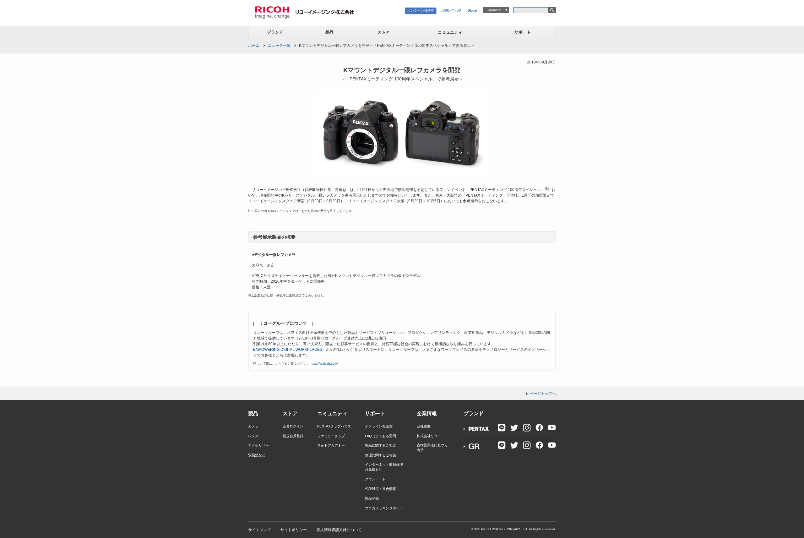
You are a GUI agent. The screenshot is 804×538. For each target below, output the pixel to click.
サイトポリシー (293, 530)
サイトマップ (259, 530)
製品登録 (372, 498)
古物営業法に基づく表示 (432, 447)
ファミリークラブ (331, 436)
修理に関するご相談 (380, 455)
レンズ (253, 436)
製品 (329, 32)
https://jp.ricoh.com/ (324, 363)
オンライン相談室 (420, 10)
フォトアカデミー (331, 445)
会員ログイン (293, 426)
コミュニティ (450, 32)
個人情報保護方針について (339, 530)
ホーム (253, 45)
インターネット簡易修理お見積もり (384, 467)
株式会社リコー (429, 436)
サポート (522, 32)
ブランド (275, 32)
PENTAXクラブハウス (334, 426)
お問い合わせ (451, 10)
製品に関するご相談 (380, 445)
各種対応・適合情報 (380, 489)
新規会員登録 (293, 436)
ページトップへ (543, 393)
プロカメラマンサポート (384, 508)
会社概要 (424, 426)
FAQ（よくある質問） (382, 436)
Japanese (494, 10)
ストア (384, 32)
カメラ (253, 426)
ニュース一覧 (279, 45)
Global (472, 10)
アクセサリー (258, 445)
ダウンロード (375, 479)
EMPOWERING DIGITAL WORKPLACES (287, 349)
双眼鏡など (256, 455)
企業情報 (427, 413)
